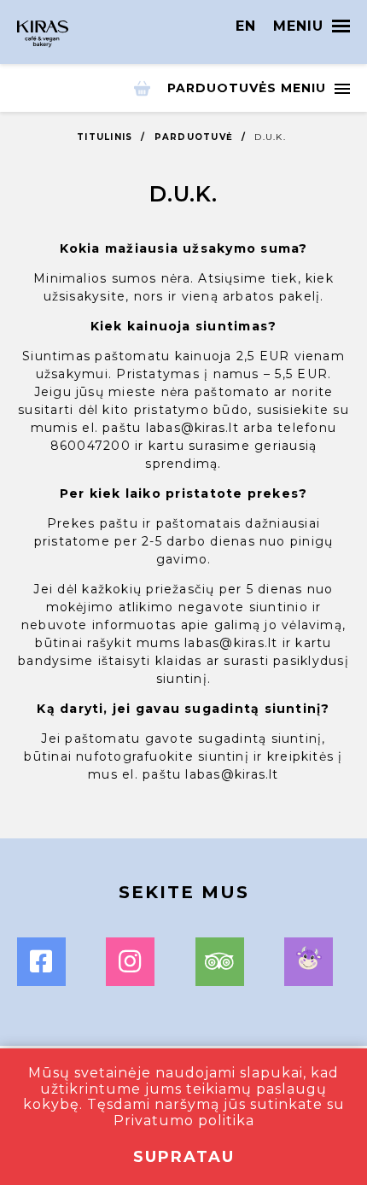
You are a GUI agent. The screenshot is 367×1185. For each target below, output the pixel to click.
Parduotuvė (194, 137)
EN (246, 26)
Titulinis (104, 137)
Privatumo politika (184, 1120)
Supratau (184, 1156)
